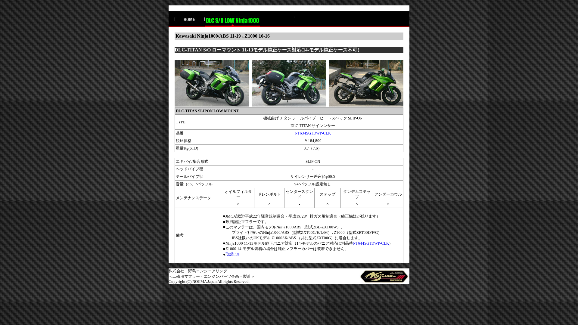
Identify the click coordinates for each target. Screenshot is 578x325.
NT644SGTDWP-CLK (371, 243)
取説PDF (232, 254)
